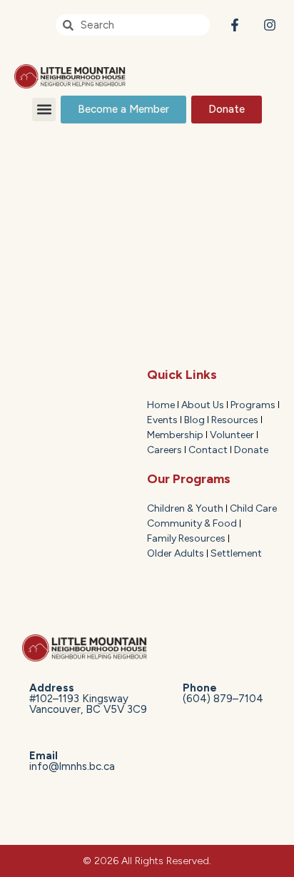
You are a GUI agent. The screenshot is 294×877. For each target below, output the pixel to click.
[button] (44, 109)
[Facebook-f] (234, 25)
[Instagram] (269, 25)
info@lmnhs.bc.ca (72, 761)
